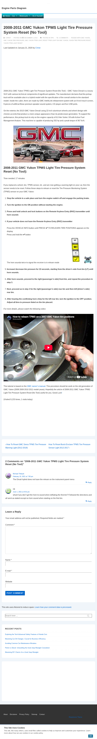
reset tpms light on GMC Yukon (55, 40)
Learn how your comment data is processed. (53, 607)
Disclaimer (13, 714)
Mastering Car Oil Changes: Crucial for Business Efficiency (25, 639)
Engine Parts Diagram (14, 8)
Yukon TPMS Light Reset (13, 43)
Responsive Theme (75, 717)
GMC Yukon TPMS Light (33, 40)
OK (90, 736)
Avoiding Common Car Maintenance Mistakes (20, 643)
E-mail (8, 571)
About (6, 714)
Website (8, 582)
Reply (90, 482)
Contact (42, 714)
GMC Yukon (85, 38)
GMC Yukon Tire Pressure (14, 40)
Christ (37, 48)
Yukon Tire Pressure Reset (80, 40)
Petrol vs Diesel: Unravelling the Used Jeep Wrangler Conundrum (27, 648)
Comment (10, 525)
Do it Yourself (37, 16)
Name (7, 560)
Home (7, 16)
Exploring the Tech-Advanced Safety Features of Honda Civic (26, 634)
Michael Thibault (18, 474)
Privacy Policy (24, 714)
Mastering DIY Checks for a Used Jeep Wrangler (21, 652)
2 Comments (63, 38)
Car (13, 16)
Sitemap (34, 714)
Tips (52, 38)
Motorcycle (24, 16)
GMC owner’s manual (36, 386)
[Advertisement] (48, 69)
